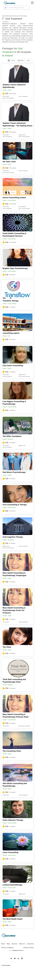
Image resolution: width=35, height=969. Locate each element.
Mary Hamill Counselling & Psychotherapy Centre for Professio (14, 610)
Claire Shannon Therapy (13, 820)
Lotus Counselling (10, 852)
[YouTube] (15, 959)
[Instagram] (22, 959)
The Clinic (7, 647)
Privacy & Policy (29, 947)
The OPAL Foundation (12, 436)
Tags (28, 60)
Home (3, 944)
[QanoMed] (10, 3)
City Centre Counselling (13, 365)
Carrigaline (11, 539)
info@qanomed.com (17, 950)
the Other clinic (9, 162)
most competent (23, 96)
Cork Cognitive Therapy (13, 537)
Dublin (9, 90)
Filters (22, 60)
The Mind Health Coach (12, 919)
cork (9, 336)
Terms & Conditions (7, 947)
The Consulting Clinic (12, 751)
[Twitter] (11, 959)
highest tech (22, 135)
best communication (8, 98)
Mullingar (10, 684)
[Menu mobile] (32, 3)
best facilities (22, 206)
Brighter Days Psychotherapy (15, 268)
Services (14, 944)
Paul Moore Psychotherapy (14, 472)
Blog (8, 944)
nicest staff (6, 96)
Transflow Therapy (10, 301)
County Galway (12, 303)
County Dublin (12, 200)
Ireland (9, 55)
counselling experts (11, 333)
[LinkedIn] (19, 959)
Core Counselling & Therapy (15, 505)
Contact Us (30, 944)
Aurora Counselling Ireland (14, 198)
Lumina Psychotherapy (12, 885)
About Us (22, 944)
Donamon (10, 439)
